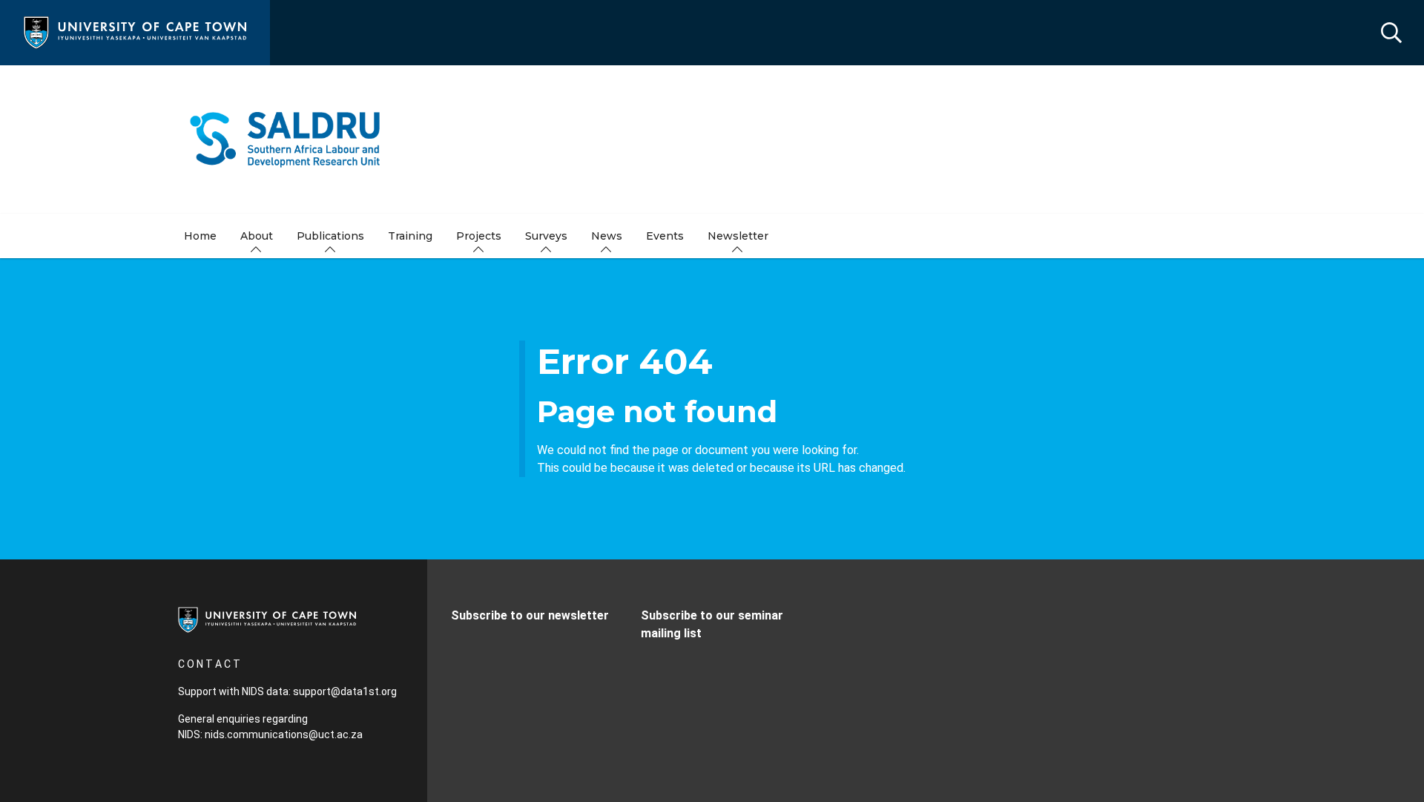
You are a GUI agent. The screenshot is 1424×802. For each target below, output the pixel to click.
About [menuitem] (256, 236)
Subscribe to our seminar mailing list (712, 624)
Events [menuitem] (665, 236)
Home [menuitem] (200, 236)
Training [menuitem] (410, 236)
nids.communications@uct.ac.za (284, 734)
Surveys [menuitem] (546, 236)
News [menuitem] (606, 236)
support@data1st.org (345, 691)
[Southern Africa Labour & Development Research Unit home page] (712, 139)
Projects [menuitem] (478, 236)
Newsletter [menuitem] (738, 236)
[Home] (135, 31)
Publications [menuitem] (330, 236)
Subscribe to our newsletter (530, 615)
